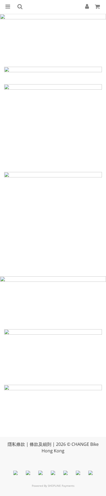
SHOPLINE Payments (61, 486)
